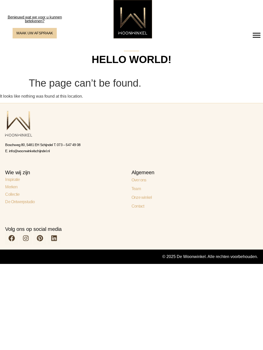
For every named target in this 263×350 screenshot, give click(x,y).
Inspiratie (12, 179)
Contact (138, 206)
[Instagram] (25, 238)
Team (136, 189)
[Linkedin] (54, 238)
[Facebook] (11, 238)
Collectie (12, 194)
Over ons (139, 180)
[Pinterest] (39, 238)
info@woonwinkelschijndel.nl (29, 151)
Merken (11, 187)
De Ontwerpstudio (20, 202)
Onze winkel (142, 197)
